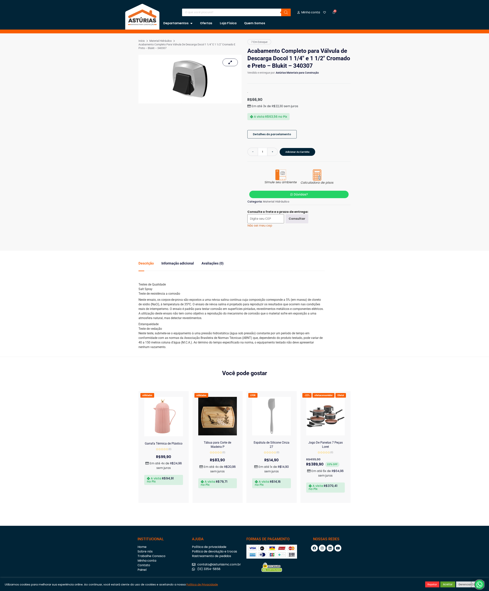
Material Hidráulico (160, 40)
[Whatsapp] (479, 584)
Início (141, 40)
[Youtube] (337, 548)
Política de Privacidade (202, 584)
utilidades (147, 395)
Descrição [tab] (146, 263)
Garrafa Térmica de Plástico (163, 443)
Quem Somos (254, 23)
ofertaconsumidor (323, 395)
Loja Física (228, 23)
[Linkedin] (330, 548)
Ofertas (206, 23)
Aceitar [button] (448, 584)
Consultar (297, 218)
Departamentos (176, 23)
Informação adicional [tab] (177, 263)
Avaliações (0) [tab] (212, 263)
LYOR (253, 395)
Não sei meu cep (259, 225)
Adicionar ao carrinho (297, 151)
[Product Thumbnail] (230, 62)
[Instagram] (322, 548)
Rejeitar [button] (432, 584)
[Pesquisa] (286, 12)
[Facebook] (314, 548)
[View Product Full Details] (163, 435)
